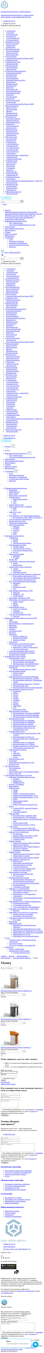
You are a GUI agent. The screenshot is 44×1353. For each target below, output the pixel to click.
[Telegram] (6, 199)
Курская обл (10, 98)
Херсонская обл (11, 183)
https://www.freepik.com (26, 1291)
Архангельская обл (12, 38)
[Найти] (22, 201)
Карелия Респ (11, 82)
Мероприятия (9, 236)
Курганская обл (11, 97)
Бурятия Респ (10, 47)
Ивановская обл (12, 66)
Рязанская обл (11, 140)
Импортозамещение (12, 1203)
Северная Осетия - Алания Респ (17, 155)
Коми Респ (10, 87)
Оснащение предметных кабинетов (17, 1184)
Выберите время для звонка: (11, 1315)
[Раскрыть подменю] (13, 446)
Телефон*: (4, 1319)
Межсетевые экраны (12, 1211)
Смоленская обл (11, 157)
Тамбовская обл (11, 161)
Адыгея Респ (11, 31)
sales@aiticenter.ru (9, 438)
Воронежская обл (12, 55)
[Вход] (2, 256)
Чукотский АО (11, 190)
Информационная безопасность (16, 212)
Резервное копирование (13, 1216)
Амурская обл (11, 36)
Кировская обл (11, 86)
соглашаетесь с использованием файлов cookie (18, 1348)
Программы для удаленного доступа (17, 1199)
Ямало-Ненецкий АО (13, 192)
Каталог (8, 210)
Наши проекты (10, 230)
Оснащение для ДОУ (12, 1188)
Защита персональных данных (15, 1174)
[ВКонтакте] (22, 1275)
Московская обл (11, 113)
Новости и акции (11, 234)
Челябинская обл (12, 184)
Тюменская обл (11, 172)
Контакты (12, 247)
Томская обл (10, 166)
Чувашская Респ (11, 188)
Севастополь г (11, 153)
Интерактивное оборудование (19, 216)
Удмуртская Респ (12, 173)
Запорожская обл (12, 64)
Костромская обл (12, 89)
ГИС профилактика (16, 223)
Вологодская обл (12, 53)
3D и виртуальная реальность (15, 1186)
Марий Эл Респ (11, 108)
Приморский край (12, 133)
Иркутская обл (11, 69)
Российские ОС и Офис (13, 1198)
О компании (9, 237)
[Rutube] (16, 1275)
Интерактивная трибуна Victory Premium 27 (16, 1047)
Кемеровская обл (12, 84)
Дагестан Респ (11, 56)
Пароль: (3, 1074)
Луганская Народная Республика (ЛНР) (20, 104)
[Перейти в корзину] (2, 207)
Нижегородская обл (13, 119)
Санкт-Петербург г (12, 144)
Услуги (13, 219)
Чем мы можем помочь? (9, 1322)
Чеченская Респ (11, 186)
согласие (32, 1111)
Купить (3, 996)
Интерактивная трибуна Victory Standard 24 (16, 1019)
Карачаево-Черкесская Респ (15, 80)
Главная (3, 956)
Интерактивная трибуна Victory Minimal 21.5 (16, 991)
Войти (3, 1080)
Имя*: (3, 1317)
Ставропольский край (13, 159)
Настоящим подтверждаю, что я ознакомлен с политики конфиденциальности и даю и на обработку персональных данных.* (22, 1155)
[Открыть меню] (5, 256)
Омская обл (11, 124)
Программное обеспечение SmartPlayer (18, 1171)
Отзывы (8, 232)
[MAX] (9, 199)
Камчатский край (12, 78)
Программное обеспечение (14, 228)
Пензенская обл (12, 130)
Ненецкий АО (11, 117)
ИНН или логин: (7, 1070)
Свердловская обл (12, 151)
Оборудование (10, 227)
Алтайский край (12, 34)
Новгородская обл (12, 120)
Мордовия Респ (11, 109)
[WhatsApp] (3, 199)
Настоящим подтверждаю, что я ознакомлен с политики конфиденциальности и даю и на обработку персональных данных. (22, 1334)
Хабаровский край (13, 177)
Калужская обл (11, 76)
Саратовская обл (12, 146)
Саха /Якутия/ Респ (13, 148)
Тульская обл (10, 168)
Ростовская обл (11, 139)
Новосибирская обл (13, 122)
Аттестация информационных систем (22, 225)
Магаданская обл (13, 106)
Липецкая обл (11, 102)
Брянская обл (10, 45)
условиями (39, 1109)
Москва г (9, 111)
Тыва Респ (9, 170)
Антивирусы (9, 1215)
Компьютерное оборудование (15, 1201)
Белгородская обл (12, 44)
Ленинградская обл (13, 100)
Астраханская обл (12, 40)
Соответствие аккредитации (19, 245)
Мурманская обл (12, 115)
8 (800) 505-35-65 (9, 21)
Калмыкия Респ (11, 75)
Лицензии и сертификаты (18, 243)
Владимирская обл (12, 49)
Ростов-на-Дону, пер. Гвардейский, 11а (16, 1249)
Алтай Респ (10, 33)
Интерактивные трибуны (22, 958)
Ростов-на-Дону (11, 137)
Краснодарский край (13, 91)
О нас (11, 239)
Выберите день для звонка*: (10, 1313)
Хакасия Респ (11, 179)
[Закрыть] (1, 1055)
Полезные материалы (16, 241)
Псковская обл (11, 135)
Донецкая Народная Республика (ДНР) (19, 58)
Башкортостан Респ (13, 42)
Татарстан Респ (11, 162)
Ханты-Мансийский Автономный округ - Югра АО (24, 181)
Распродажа (20, 219)
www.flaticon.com (7, 1293)
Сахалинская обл (12, 150)
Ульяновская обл (12, 175)
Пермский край (11, 131)
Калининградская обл (13, 73)
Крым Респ (10, 95)
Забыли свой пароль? (8, 1084)
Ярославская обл (12, 194)
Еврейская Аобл (12, 60)
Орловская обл (11, 128)
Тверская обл (10, 164)
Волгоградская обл (12, 51)
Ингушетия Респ (12, 67)
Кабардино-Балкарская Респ (16, 71)
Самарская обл (11, 142)
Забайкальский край (13, 62)
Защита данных (10, 1213)
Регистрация (5, 1082)
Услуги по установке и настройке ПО (18, 1172)
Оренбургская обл (12, 126)
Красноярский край (13, 93)
